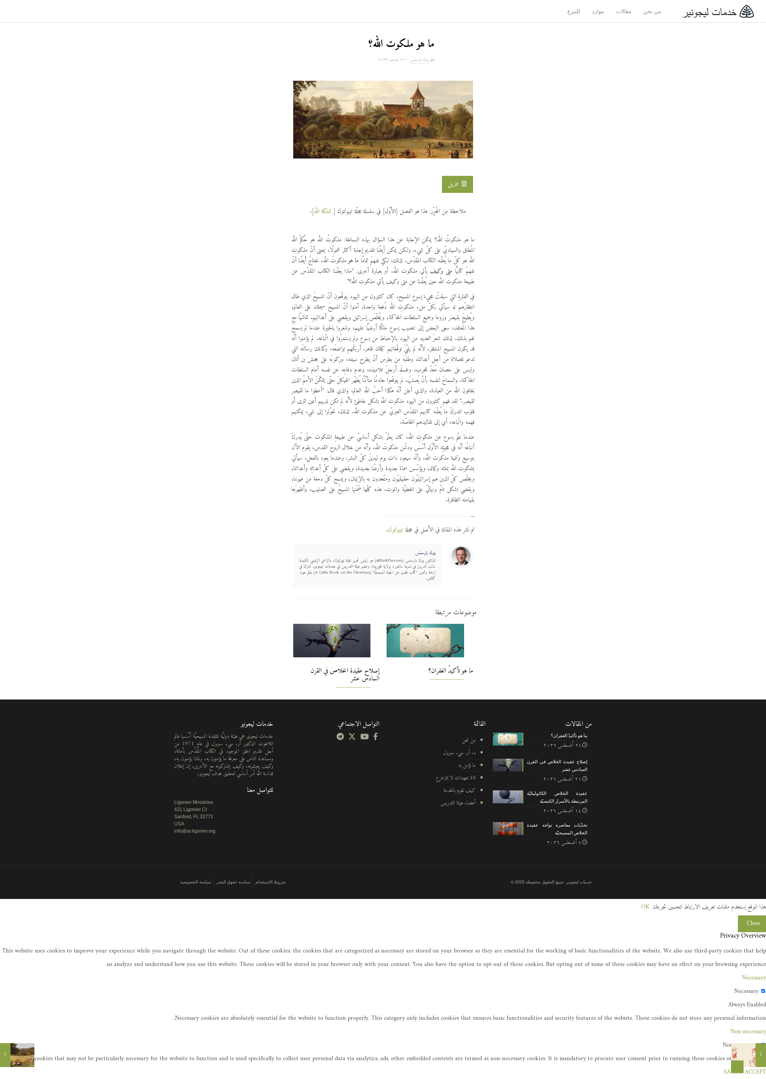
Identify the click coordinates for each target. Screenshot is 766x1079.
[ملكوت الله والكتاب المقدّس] (17, 1055)
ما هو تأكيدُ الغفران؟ (450, 671)
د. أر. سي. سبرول (459, 753)
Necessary (746, 991)
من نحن (469, 740)
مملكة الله (323, 211)
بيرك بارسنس (419, 59)
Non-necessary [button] (748, 1032)
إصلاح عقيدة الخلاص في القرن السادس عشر (345, 675)
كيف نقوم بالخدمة (459, 790)
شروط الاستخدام (271, 882)
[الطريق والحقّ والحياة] (749, 1055)
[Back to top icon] (737, 1066)
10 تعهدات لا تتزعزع (456, 778)
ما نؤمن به (467, 765)
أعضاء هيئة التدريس (458, 803)
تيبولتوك (395, 530)
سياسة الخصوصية (195, 882)
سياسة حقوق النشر (233, 882)
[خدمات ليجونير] (718, 11)
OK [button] (645, 907)
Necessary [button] (754, 978)
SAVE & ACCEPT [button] (745, 1072)
